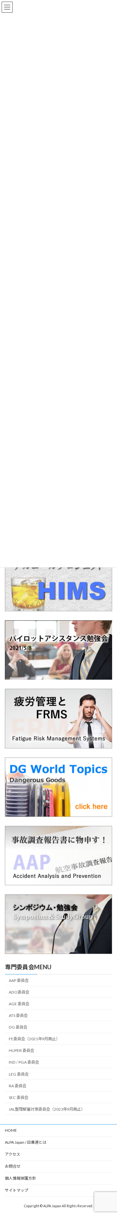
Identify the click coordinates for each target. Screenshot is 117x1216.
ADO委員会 (19, 992)
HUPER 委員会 (21, 1050)
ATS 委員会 (18, 1015)
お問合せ (12, 1166)
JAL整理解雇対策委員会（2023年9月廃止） (47, 1109)
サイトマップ (16, 1190)
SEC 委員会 (18, 1097)
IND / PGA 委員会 (24, 1062)
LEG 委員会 (19, 1074)
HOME (11, 1130)
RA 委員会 (17, 1085)
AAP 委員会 (19, 980)
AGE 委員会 (19, 1003)
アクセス (12, 1154)
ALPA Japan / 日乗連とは (25, 1142)
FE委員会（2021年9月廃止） (34, 1038)
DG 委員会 (18, 1027)
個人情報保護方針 (20, 1178)
